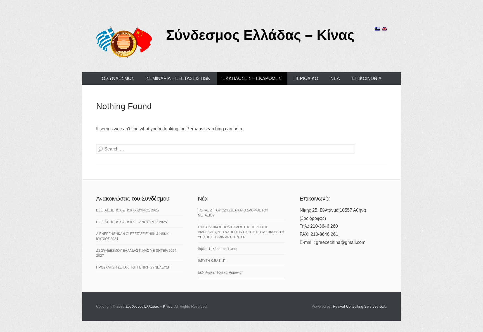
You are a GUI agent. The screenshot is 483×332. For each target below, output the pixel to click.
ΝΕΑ (335, 78)
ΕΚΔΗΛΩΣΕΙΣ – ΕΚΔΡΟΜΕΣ (251, 78)
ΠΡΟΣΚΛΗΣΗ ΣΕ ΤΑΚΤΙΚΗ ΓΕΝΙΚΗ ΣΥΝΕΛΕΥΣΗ (133, 267)
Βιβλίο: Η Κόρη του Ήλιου (217, 249)
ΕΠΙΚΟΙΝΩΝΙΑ (367, 78)
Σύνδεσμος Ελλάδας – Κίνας (260, 35)
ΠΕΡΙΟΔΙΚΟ (305, 78)
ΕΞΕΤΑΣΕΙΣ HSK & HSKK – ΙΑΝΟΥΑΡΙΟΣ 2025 (131, 222)
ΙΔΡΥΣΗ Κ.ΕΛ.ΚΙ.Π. (212, 261)
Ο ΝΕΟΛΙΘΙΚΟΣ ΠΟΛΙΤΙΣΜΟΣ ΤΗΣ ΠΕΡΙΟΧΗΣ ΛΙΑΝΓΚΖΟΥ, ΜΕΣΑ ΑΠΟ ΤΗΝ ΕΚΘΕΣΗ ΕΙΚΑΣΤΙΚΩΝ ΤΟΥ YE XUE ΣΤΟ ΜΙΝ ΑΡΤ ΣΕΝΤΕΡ (241, 232)
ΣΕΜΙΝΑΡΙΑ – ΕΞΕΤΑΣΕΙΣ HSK (178, 78)
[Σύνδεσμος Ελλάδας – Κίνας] (124, 41)
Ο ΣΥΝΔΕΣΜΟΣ (118, 78)
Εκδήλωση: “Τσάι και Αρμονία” (220, 272)
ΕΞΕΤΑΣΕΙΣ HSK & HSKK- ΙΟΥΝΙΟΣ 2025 (127, 210)
